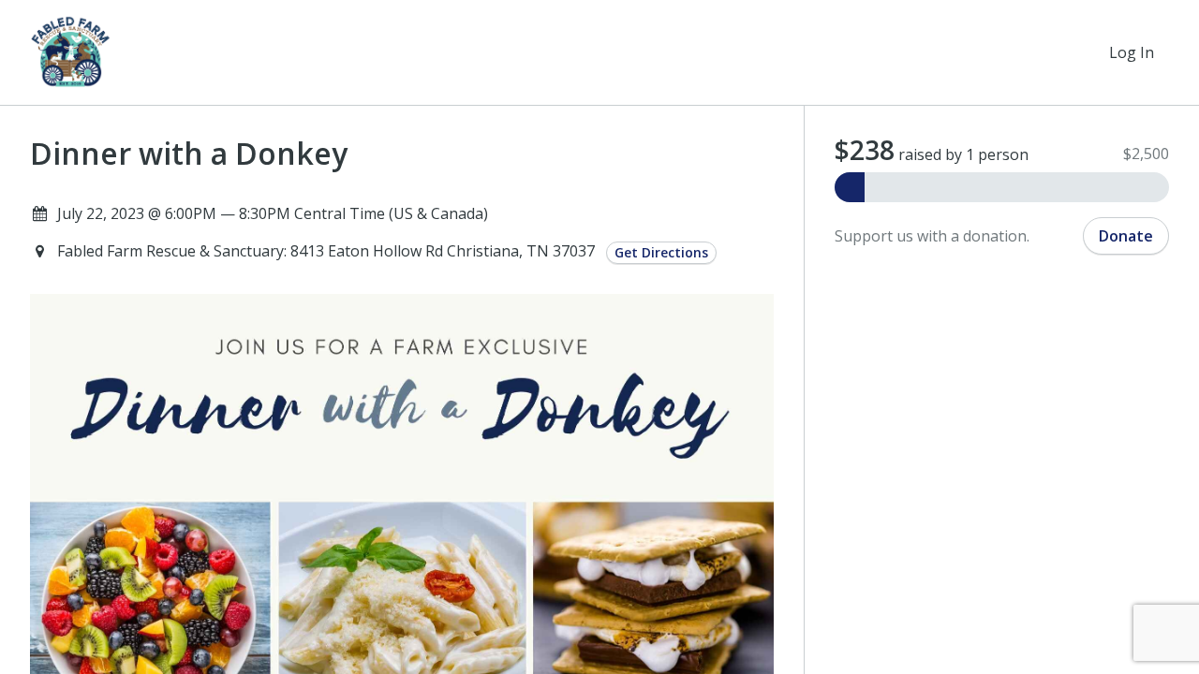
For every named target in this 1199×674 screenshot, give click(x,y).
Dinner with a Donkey (189, 153)
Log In (1131, 52)
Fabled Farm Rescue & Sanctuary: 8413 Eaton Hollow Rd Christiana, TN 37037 (328, 251)
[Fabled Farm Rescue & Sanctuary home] (70, 52)
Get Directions (661, 252)
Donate (1126, 236)
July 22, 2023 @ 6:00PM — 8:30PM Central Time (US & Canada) (272, 213)
